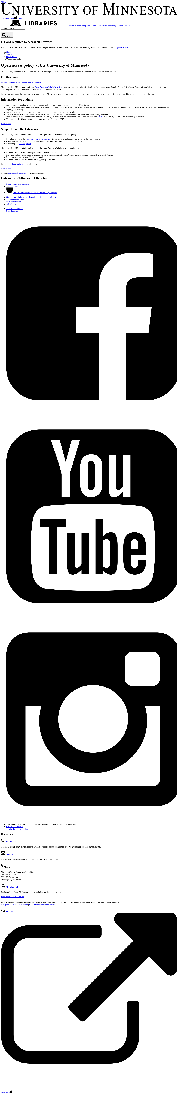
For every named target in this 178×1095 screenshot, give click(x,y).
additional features (15, 164)
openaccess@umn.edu (17, 173)
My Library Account (75, 26)
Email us (9, 854)
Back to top (6, 123)
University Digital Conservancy (39, 139)
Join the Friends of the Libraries (19, 829)
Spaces (87, 26)
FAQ (40, 89)
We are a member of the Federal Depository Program (35, 193)
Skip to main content (9, 2)
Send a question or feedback (12, 897)
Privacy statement (13, 202)
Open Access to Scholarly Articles (49, 87)
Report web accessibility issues (42, 905)
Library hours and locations (17, 184)
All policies (11, 204)
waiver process (25, 144)
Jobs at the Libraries (14, 208)
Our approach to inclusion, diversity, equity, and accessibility (31, 197)
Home (8, 52)
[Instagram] (91, 820)
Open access (11, 56)
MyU (11, 19)
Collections (102, 26)
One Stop (5, 19)
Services (93, 26)
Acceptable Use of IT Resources (14, 905)
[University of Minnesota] (89, 14)
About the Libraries (14, 186)
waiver (100, 117)
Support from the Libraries (31, 83)
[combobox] (13, 30)
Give (20, 19)
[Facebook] (91, 414)
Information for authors (11, 83)
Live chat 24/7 (12, 887)
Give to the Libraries (14, 826)
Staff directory (12, 211)
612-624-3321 (11, 842)
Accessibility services (15, 199)
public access (122, 47)
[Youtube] (91, 617)
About (110, 26)
